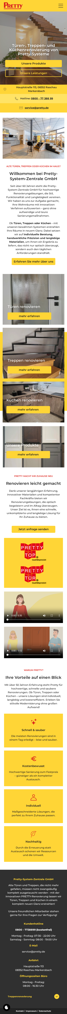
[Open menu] (60, 5)
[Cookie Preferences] (6, 1007)
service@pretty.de (33, 951)
